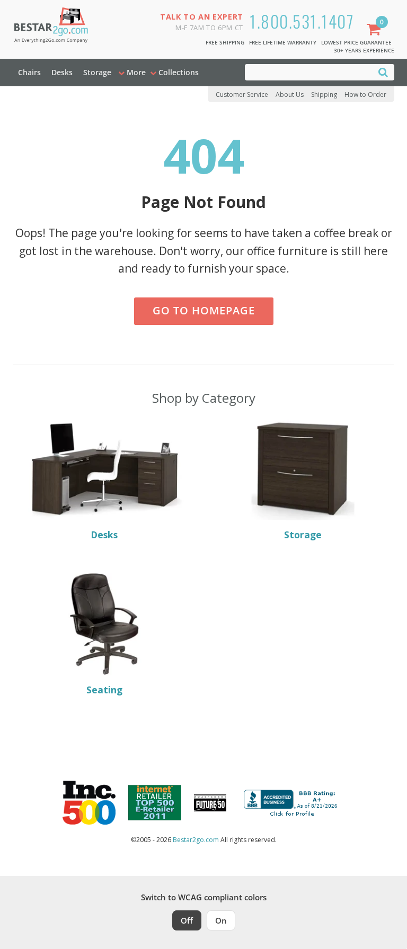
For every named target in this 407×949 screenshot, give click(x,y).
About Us (290, 94)
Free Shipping (225, 42)
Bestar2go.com (196, 839)
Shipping (324, 94)
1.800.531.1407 (302, 20)
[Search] (383, 72)
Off (187, 920)
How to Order (365, 94)
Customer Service (242, 94)
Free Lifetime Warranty (282, 42)
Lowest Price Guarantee (356, 42)
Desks (62, 72)
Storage (97, 72)
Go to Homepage (204, 310)
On (221, 920)
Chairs (29, 72)
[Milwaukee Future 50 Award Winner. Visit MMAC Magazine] (210, 802)
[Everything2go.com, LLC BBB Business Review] (292, 802)
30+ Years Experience (364, 50)
